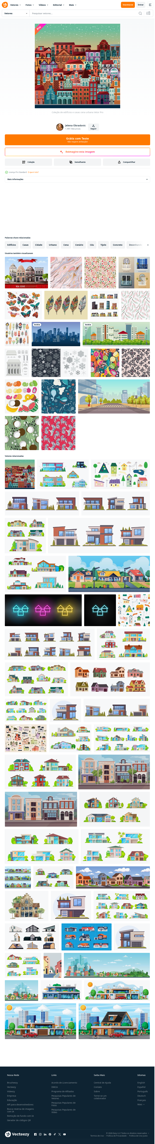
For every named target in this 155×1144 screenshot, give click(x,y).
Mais (71, 4)
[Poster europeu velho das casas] (26, 272)
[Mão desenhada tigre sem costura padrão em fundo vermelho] (58, 433)
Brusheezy (12, 1082)
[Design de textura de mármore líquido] (66, 272)
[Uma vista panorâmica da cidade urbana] (116, 334)
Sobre (95, 1091)
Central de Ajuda (100, 1082)
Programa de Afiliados (62, 1091)
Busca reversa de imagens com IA (20, 1110)
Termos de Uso (95, 1135)
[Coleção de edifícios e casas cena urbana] (20, 474)
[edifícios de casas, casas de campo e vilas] (123, 644)
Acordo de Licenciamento (63, 1082)
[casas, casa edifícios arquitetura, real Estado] (25, 535)
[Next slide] (143, 245)
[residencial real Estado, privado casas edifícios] (26, 710)
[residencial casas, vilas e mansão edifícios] (35, 574)
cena (66, 244)
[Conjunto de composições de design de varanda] (134, 272)
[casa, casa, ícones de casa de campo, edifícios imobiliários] (53, 877)
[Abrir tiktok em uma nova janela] (55, 1134)
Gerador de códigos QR (18, 1120)
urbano (53, 244)
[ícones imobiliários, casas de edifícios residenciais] (40, 772)
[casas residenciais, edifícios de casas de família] (114, 809)
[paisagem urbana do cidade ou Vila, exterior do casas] (52, 965)
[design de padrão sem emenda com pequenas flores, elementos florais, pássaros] (100, 272)
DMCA (54, 1087)
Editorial (57, 4)
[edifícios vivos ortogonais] (104, 305)
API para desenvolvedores (20, 1104)
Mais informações (15, 179)
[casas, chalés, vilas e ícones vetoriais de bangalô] (42, 846)
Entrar (138, 4)
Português (140, 1091)
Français (139, 1100)
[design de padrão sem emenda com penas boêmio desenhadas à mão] (135, 305)
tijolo (103, 244)
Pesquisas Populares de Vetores (63, 1097)
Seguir (92, 128)
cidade (38, 244)
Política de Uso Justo (136, 1135)
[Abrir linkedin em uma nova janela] (45, 1134)
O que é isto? (33, 172)
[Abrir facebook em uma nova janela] (35, 1134)
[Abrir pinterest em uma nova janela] (50, 1134)
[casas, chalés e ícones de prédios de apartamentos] (115, 846)
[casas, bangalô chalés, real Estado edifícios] (36, 679)
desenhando (135, 244)
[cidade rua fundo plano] (114, 396)
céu (92, 244)
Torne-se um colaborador (98, 1097)
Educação (11, 1100)
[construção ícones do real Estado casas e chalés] (122, 906)
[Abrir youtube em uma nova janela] (64, 1134)
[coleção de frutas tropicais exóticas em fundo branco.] (22, 396)
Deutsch (139, 1095)
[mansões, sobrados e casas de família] (63, 474)
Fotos (28, 4)
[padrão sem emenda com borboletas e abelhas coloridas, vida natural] (136, 363)
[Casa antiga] (17, 363)
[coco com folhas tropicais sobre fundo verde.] (22, 433)
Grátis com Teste (76, 140)
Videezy (11, 1091)
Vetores (14, 4)
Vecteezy (11, 1087)
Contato (96, 1087)
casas (25, 244)
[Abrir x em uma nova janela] (59, 1134)
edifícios (11, 244)
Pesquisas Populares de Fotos (63, 1104)
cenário (79, 244)
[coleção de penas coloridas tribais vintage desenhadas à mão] (66, 305)
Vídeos (42, 4)
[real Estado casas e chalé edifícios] (23, 965)
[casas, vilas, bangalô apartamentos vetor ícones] (122, 738)
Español (139, 1087)
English (139, 1082)
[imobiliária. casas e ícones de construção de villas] (70, 738)
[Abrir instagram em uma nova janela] (40, 1134)
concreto (117, 244)
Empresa (11, 1095)
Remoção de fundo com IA (20, 1115)
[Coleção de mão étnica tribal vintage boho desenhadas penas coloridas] (17, 334)
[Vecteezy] (5, 5)
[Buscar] (138, 13)
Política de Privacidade (114, 1135)
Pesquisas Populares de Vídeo (63, 1111)
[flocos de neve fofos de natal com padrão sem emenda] (60, 363)
